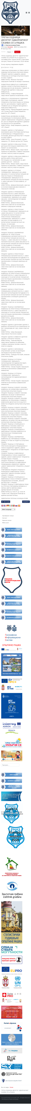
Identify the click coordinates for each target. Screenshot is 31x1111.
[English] (2, 505)
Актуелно (10, 47)
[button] (26, 12)
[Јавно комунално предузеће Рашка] (11, 1080)
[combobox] (10, 765)
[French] (5, 505)
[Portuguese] (13, 505)
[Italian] (11, 505)
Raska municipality (13, 1099)
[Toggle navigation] (29, 12)
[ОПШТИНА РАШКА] (10, 12)
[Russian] (16, 505)
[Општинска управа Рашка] (2, 45)
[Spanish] (19, 505)
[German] (8, 505)
